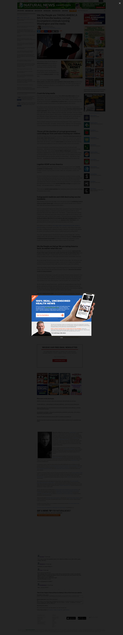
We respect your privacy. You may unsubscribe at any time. (47, 318)
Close (61, 337)
